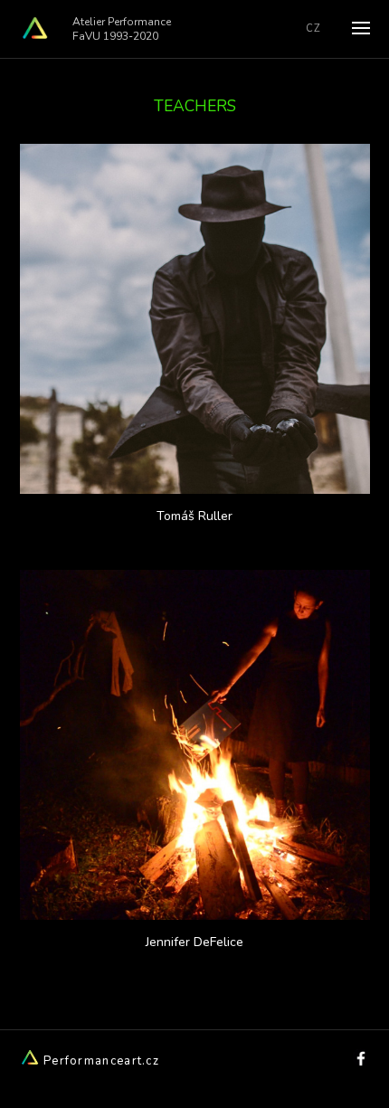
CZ (313, 28)
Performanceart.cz (99, 1061)
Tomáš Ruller (194, 516)
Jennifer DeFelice (194, 942)
